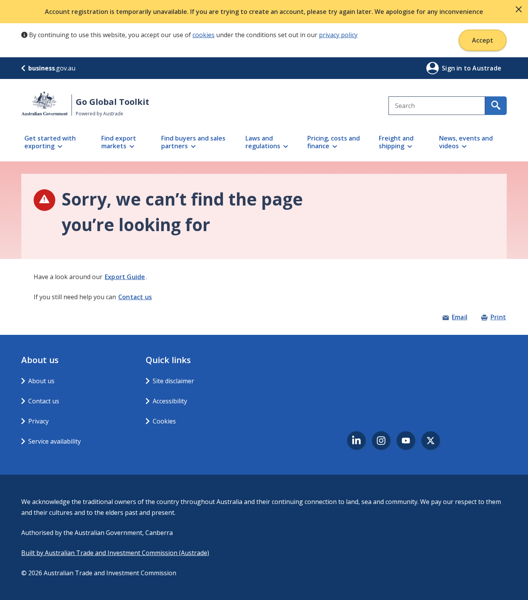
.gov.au (51, 68)
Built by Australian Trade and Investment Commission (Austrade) (115, 553)
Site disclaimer (173, 381)
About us (41, 381)
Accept (482, 40)
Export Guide (125, 277)
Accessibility (170, 401)
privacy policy (338, 35)
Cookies (164, 421)
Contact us (135, 297)
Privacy (38, 421)
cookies (203, 35)
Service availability (54, 441)
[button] (519, 9)
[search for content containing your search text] (496, 105)
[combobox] (436, 105)
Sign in (453, 68)
